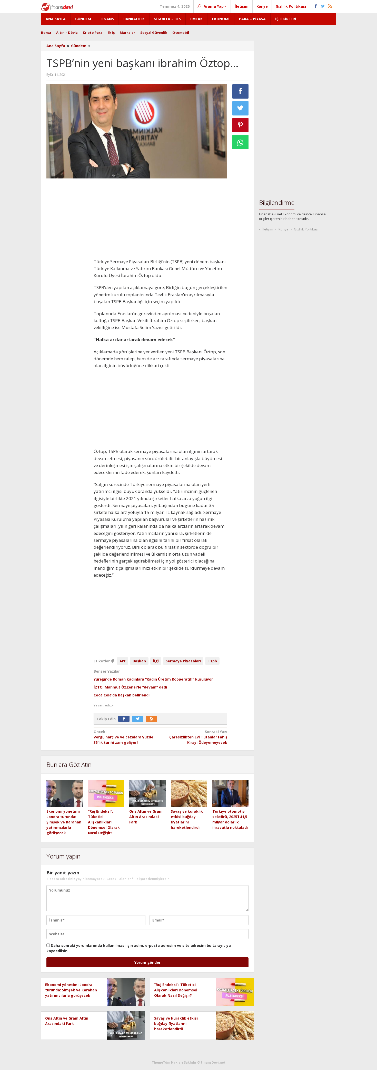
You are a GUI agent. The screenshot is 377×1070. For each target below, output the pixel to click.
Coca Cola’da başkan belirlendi (122, 695)
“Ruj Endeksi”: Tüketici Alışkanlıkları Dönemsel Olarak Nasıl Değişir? (104, 822)
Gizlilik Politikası (306, 229)
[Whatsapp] (240, 142)
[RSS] (153, 718)
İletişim (267, 229)
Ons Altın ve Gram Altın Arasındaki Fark (146, 816)
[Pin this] (240, 125)
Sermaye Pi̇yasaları (183, 661)
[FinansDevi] (57, 6)
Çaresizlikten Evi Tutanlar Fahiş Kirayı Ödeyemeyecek (198, 737)
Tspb (212, 661)
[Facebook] (125, 718)
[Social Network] (323, 6)
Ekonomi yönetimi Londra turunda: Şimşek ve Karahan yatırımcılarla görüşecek (63, 822)
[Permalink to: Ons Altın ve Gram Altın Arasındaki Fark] (147, 793)
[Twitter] (139, 718)
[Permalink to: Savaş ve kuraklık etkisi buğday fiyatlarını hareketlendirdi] (189, 793)
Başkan (139, 661)
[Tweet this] (240, 108)
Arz (123, 661)
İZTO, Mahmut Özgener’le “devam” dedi (130, 687)
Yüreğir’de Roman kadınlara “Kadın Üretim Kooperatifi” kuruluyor (153, 679)
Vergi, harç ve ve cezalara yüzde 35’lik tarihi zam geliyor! (123, 737)
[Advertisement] (67, 259)
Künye (284, 229)
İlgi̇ (156, 661)
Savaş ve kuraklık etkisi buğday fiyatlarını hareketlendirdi (176, 1023)
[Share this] (240, 91)
